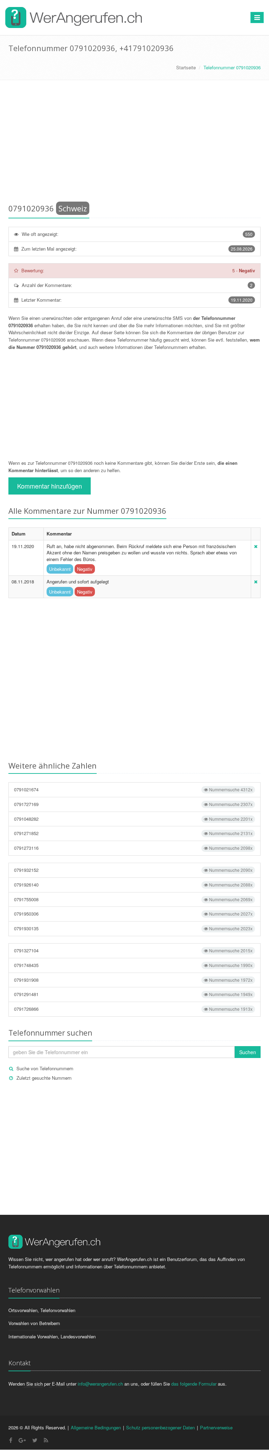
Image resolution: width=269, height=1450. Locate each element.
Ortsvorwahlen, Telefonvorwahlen (41, 1310)
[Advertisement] (134, 143)
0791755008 (133, 899)
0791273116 (133, 848)
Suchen (247, 1052)
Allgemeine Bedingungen (96, 1427)
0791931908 (133, 979)
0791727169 (133, 804)
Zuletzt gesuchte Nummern (43, 1077)
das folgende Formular (193, 1383)
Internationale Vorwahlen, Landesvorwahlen (52, 1336)
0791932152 (133, 870)
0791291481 (133, 994)
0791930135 (133, 928)
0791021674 (133, 789)
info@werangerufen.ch (100, 1383)
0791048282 (133, 818)
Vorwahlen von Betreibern (34, 1323)
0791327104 (133, 950)
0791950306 (133, 913)
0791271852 (133, 833)
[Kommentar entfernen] (255, 546)
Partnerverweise (216, 1427)
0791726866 (133, 1009)
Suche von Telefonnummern (44, 1068)
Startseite (186, 67)
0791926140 (133, 884)
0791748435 (133, 965)
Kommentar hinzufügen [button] (49, 485)
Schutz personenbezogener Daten (160, 1427)
